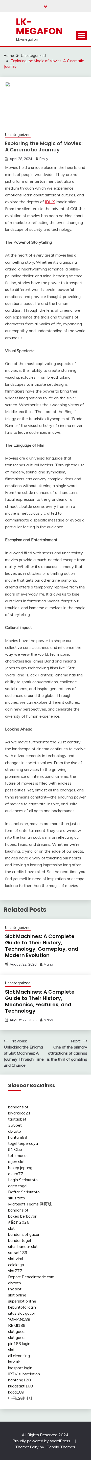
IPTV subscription (24, 1373)
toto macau (18, 1155)
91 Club (15, 1149)
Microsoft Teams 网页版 (30, 1203)
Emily (43, 158)
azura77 (15, 1173)
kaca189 (16, 1392)
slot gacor (17, 1331)
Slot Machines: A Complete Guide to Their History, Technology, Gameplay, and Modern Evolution (41, 946)
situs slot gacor (21, 1313)
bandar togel (19, 1240)
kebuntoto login (22, 1307)
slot (11, 1228)
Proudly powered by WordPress (41, 1440)
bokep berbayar (22, 1216)
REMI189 (17, 1325)
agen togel (17, 1185)
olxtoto (14, 1131)
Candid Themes (61, 1446)
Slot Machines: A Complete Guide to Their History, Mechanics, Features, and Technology (40, 1001)
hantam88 (17, 1137)
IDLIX (50, 201)
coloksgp (16, 1264)
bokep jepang (20, 1167)
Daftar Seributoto (24, 1191)
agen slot (16, 1161)
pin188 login (19, 1343)
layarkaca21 (19, 1112)
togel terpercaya (23, 1143)
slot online (17, 1294)
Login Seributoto (23, 1179)
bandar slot (18, 1106)
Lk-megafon (39, 26)
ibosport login (20, 1367)
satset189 (17, 1252)
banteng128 (19, 1379)
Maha (48, 964)
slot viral (15, 1258)
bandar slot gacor (23, 1234)
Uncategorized (18, 134)
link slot (14, 1288)
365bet (15, 1125)
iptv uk (14, 1361)
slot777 (15, 1270)
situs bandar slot (23, 1246)
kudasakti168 (20, 1385)
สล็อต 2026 (18, 1222)
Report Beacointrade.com (31, 1276)
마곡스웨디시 (20, 1398)
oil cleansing (19, 1355)
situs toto (16, 1197)
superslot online (22, 1301)
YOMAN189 (19, 1319)
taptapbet (17, 1119)
